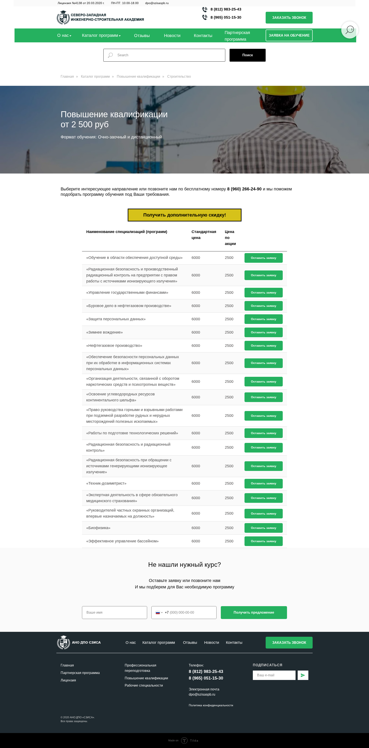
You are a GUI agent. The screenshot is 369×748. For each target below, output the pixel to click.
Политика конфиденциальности (211, 705)
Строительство (179, 76)
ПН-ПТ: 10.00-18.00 (125, 3)
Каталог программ (95, 76)
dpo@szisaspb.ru (157, 3)
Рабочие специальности (144, 685)
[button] (289, 18)
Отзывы (190, 642)
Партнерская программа (80, 673)
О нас (63, 35)
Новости (172, 35)
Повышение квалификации (138, 76)
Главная (67, 76)
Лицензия (68, 680)
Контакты (203, 35)
